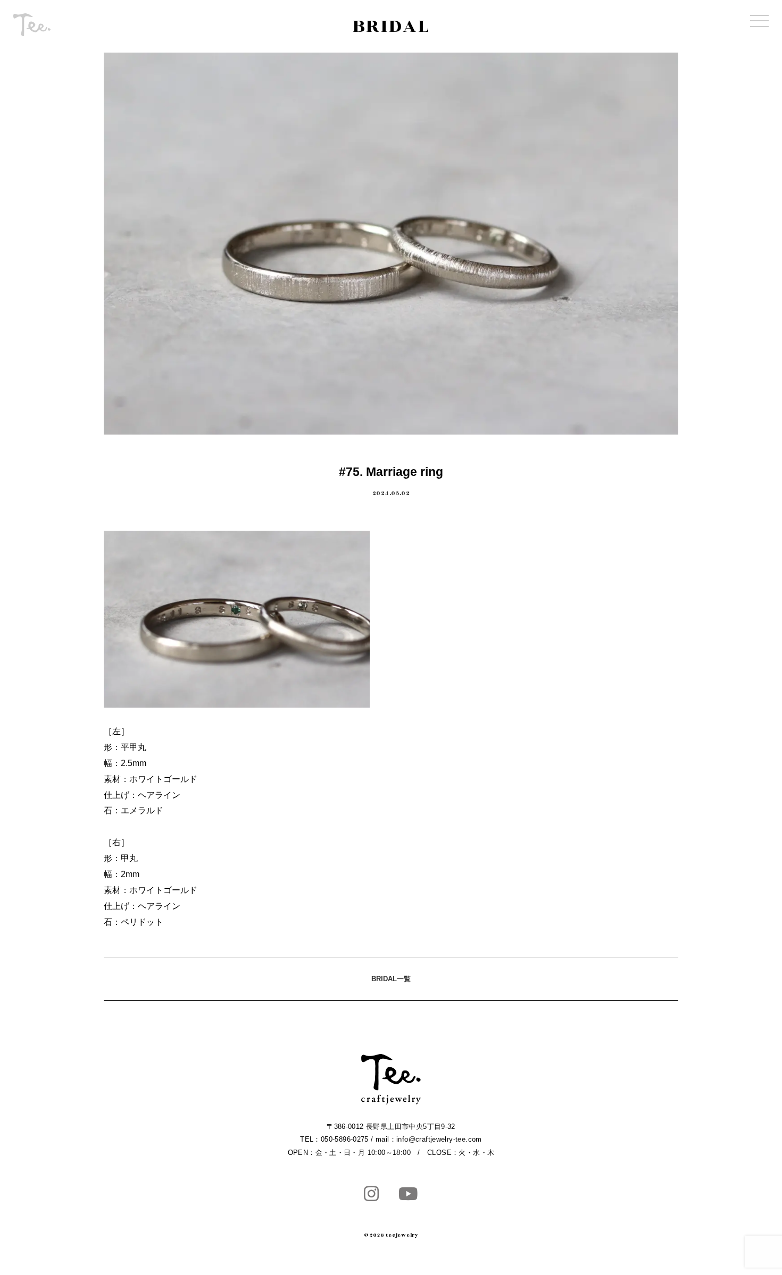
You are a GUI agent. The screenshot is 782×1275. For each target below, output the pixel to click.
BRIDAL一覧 (391, 979)
